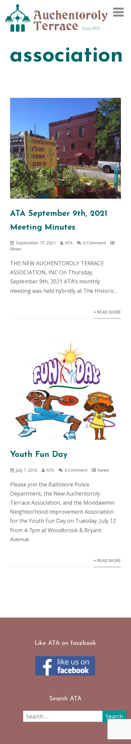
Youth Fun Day (39, 455)
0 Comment (94, 243)
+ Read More (107, 312)
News (15, 249)
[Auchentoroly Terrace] (56, 34)
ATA (69, 243)
